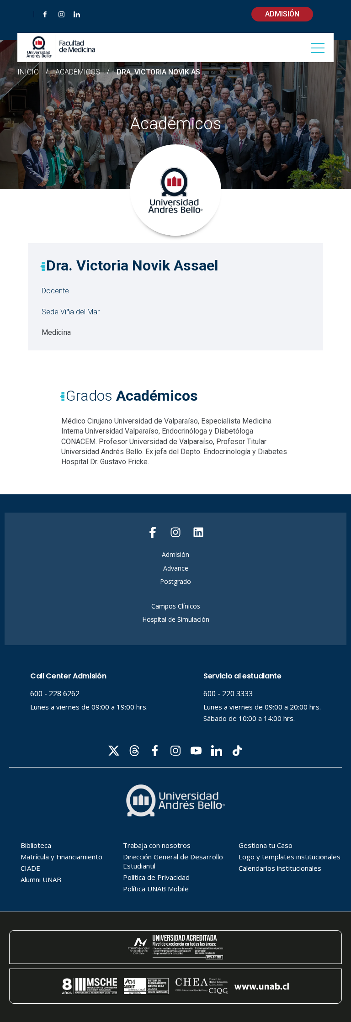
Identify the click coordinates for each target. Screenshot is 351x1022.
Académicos (77, 72)
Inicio (28, 72)
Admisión (282, 14)
